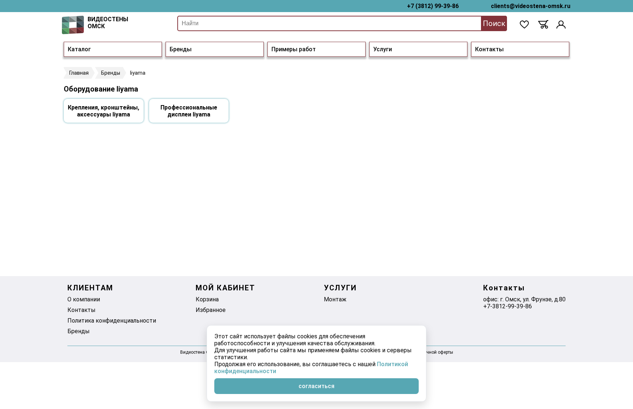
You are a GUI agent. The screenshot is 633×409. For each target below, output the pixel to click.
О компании (83, 299)
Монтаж (335, 299)
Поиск (494, 23)
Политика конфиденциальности (111, 320)
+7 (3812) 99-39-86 (433, 6)
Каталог (79, 49)
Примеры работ (293, 49)
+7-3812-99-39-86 (507, 306)
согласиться (316, 386)
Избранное (211, 309)
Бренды (181, 49)
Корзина (207, 299)
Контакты (489, 49)
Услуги (382, 49)
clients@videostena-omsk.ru (530, 6)
